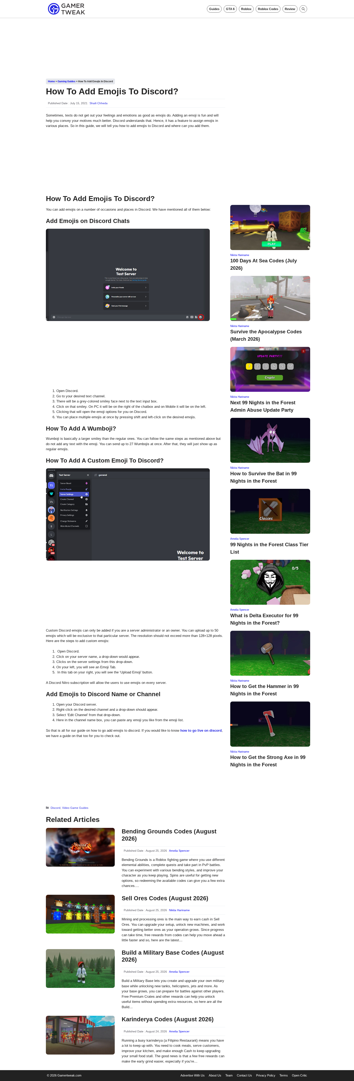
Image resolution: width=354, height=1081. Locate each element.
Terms (283, 1075)
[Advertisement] (177, 46)
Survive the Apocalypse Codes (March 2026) (266, 335)
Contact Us (244, 1075)
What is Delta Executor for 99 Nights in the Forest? (264, 619)
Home (51, 81)
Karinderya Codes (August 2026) (168, 1019)
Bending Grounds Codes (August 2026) (169, 835)
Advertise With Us (192, 1075)
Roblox (246, 9)
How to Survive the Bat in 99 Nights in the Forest (263, 477)
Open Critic (299, 1075)
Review (290, 9)
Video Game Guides (75, 807)
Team (229, 1075)
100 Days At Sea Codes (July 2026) (263, 264)
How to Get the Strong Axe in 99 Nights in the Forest (267, 760)
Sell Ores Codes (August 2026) (165, 898)
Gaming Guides (66, 81)
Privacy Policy (265, 1075)
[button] (303, 9)
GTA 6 (230, 9)
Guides (214, 9)
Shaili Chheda (99, 103)
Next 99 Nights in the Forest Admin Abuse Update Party (262, 406)
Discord (55, 807)
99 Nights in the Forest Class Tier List (269, 548)
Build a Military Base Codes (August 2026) (173, 956)
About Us (215, 1075)
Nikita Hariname (179, 910)
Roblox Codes (268, 9)
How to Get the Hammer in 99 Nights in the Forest (264, 689)
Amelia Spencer (179, 850)
